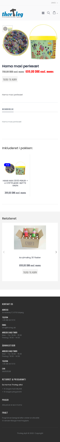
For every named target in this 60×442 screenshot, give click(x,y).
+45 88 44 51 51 (8, 320)
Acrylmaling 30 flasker (30, 257)
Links (53, 3)
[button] (49, 13)
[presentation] (3, 251)
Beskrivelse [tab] (8, 109)
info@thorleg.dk (9, 327)
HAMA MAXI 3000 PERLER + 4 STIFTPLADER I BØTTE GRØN (15, 183)
